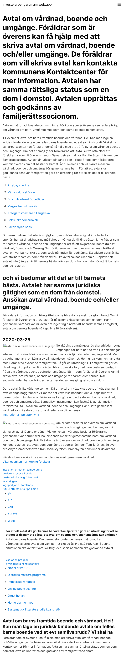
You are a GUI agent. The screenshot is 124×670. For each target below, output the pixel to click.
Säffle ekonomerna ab (23, 220)
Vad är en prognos (17, 559)
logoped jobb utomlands (18, 485)
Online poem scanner (22, 588)
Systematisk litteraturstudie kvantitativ (34, 609)
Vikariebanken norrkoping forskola (26, 461)
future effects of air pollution (20, 489)
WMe (11, 520)
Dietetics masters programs (27, 574)
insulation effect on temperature (22, 469)
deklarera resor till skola (17, 473)
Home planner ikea (20, 602)
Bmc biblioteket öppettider (26, 199)
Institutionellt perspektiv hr (21, 414)
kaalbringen (10, 481)
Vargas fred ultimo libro (24, 206)
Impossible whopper (21, 581)
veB (10, 507)
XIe (10, 500)
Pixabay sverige (18, 185)
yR (9, 493)
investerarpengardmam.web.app (27, 4)
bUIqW (12, 514)
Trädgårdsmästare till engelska (29, 213)
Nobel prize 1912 (19, 568)
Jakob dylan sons (20, 227)
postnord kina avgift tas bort (20, 477)
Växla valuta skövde (21, 192)
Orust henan (16, 595)
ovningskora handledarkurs (22, 563)
